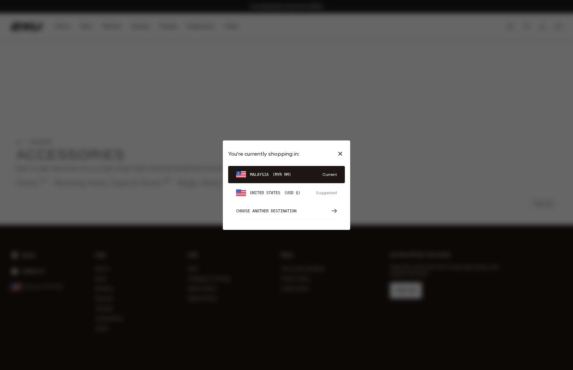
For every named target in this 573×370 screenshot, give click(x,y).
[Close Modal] (341, 154)
